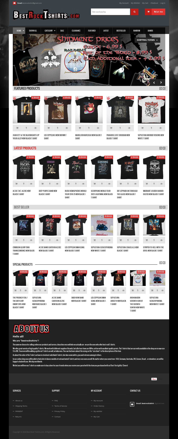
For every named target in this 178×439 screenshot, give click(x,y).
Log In (162, 3)
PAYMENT (19, 411)
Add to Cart (17, 128)
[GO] (134, 11)
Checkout (154, 3)
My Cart (145, 3)
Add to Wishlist (26, 128)
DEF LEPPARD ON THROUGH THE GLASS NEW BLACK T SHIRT (127, 194)
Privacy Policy (59, 411)
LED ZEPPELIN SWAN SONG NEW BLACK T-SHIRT (98, 301)
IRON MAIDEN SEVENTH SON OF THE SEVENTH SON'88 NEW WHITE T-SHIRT (137, 304)
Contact (57, 416)
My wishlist (98, 411)
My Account (124, 3)
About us (18, 400)
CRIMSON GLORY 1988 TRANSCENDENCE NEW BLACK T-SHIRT (23, 250)
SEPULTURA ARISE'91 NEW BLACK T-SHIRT (118, 301)
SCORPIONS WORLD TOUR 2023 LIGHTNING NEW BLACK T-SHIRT (102, 194)
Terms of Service (60, 406)
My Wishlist (135, 3)
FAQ (56, 400)
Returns (18, 416)
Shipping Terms (146, 40)
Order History (99, 406)
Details (35, 128)
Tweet (160, 378)
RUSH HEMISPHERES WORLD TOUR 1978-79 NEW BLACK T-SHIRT (75, 194)
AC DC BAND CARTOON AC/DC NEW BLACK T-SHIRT (59, 301)
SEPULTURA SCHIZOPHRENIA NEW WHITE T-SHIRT (157, 301)
